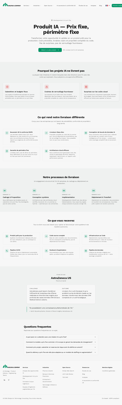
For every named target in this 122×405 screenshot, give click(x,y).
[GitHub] (8, 380)
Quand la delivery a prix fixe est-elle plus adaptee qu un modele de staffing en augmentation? (59, 352)
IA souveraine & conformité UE (66, 5)
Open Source (48, 5)
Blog (100, 5)
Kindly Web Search (68, 371)
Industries (36, 5)
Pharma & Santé (48, 371)
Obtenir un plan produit (48, 50)
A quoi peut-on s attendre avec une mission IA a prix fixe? (46, 337)
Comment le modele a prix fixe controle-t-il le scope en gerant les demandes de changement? (59, 342)
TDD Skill (65, 377)
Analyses (93, 5)
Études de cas (83, 5)
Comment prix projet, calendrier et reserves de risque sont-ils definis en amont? (54, 347)
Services (26, 5)
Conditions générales (108, 371)
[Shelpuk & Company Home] (11, 366)
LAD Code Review (67, 374)
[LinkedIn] (4, 380)
